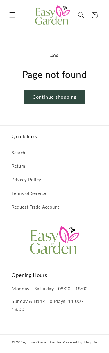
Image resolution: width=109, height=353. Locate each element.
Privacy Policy (26, 179)
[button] (12, 15)
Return (18, 166)
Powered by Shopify (79, 342)
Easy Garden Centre (44, 342)
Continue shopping (54, 96)
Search (18, 152)
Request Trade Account (35, 206)
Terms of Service (29, 193)
